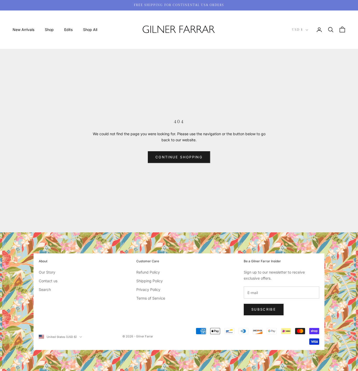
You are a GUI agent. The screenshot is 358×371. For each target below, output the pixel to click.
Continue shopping (179, 157)
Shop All (90, 29)
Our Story (47, 272)
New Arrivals (23, 29)
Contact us (48, 281)
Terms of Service (150, 298)
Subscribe (263, 309)
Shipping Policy (149, 281)
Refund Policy (148, 272)
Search (45, 289)
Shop (49, 29)
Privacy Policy (148, 289)
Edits (68, 29)
